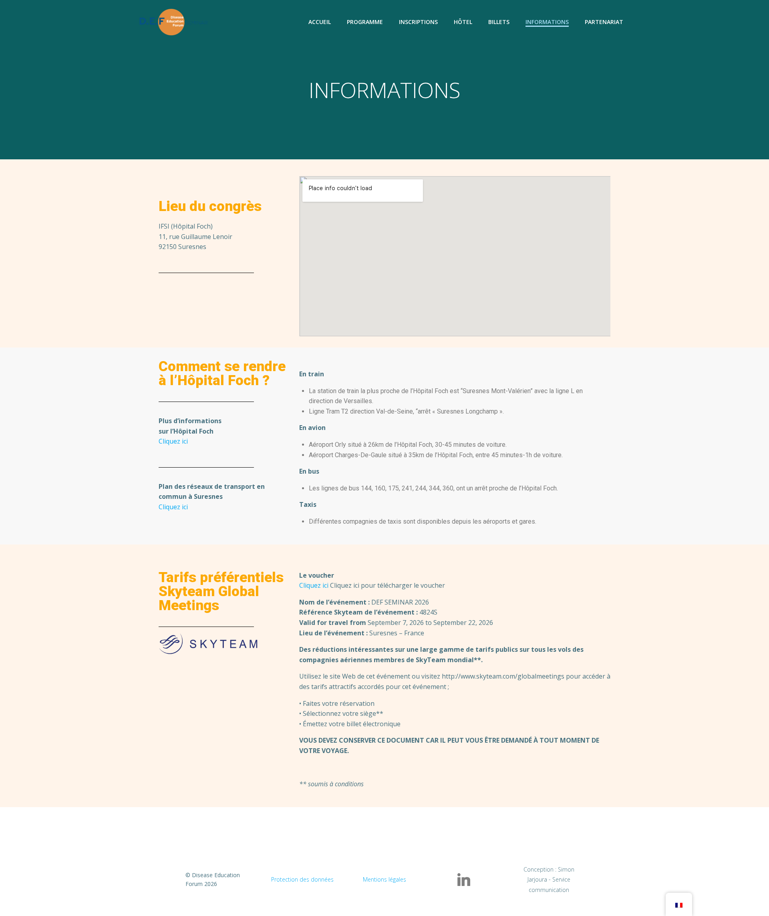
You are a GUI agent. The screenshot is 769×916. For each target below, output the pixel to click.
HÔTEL (463, 22)
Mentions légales (384, 879)
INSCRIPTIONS (418, 22)
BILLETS (498, 22)
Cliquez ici (173, 441)
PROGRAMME (365, 22)
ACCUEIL (319, 22)
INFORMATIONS (547, 22)
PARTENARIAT (604, 22)
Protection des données (302, 879)
